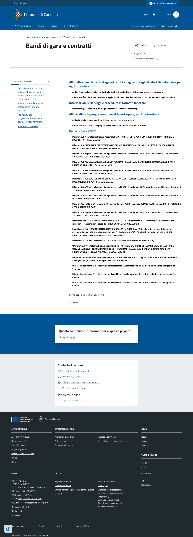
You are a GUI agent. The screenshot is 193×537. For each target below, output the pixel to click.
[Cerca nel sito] (175, 14)
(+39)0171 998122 (28, 491)
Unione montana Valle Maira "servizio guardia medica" (74, 491)
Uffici (13, 462)
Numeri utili (16, 515)
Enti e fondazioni (18, 445)
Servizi (54, 26)
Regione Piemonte (21, 3)
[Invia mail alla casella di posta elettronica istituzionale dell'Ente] (29, 498)
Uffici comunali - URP (20, 506)
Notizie (144, 436)
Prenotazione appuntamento (110, 503)
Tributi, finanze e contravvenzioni (112, 441)
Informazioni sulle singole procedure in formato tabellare (107, 103)
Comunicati (146, 441)
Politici (14, 457)
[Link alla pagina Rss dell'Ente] (143, 481)
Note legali (103, 485)
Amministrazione (23, 26)
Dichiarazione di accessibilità (110, 489)
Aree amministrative (20, 436)
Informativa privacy (106, 481)
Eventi (144, 466)
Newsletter (146, 484)
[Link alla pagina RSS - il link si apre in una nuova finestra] (153, 14)
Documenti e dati (18, 441)
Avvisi (144, 445)
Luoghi (144, 462)
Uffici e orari (16, 511)
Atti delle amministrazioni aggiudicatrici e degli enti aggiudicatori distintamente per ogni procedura (125, 84)
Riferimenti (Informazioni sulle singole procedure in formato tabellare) (104, 108)
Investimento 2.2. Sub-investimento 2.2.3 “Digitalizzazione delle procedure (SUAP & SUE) (113, 240)
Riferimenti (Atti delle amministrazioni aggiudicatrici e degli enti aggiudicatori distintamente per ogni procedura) (123, 97)
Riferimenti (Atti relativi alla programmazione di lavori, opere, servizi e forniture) (109, 125)
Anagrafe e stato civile (64, 436)
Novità (41, 26)
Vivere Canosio (71, 26)
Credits (60, 526)
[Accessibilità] (8, 529)
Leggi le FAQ (103, 496)
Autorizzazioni (61, 441)
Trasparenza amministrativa (143, 26)
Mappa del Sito (82, 526)
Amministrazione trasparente (47, 37)
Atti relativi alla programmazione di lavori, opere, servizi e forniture (114, 114)
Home (28, 37)
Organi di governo (19, 449)
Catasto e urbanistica (64, 445)
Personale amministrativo (22, 453)
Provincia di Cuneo (63, 485)
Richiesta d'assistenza (107, 506)
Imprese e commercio (107, 436)
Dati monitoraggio (19, 526)
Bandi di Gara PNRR (82, 131)
